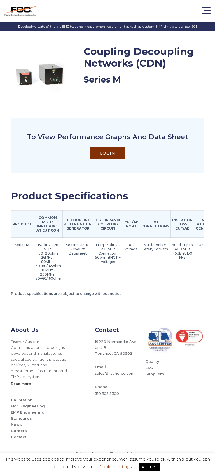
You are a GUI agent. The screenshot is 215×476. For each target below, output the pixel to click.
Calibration (21, 400)
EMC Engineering (28, 406)
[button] (206, 11)
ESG (149, 367)
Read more (21, 384)
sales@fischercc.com (115, 373)
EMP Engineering (28, 412)
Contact (18, 437)
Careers (19, 430)
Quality (152, 361)
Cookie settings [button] (115, 466)
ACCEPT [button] (149, 467)
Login (107, 153)
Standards (21, 418)
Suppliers (154, 374)
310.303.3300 (107, 393)
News (16, 424)
